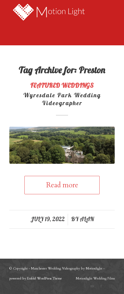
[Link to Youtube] (92, 286)
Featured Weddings (62, 85)
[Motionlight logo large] (51, 12)
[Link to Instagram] (110, 286)
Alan (87, 219)
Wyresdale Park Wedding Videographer (62, 99)
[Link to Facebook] (101, 286)
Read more (62, 185)
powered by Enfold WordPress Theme (35, 278)
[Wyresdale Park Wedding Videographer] (62, 145)
